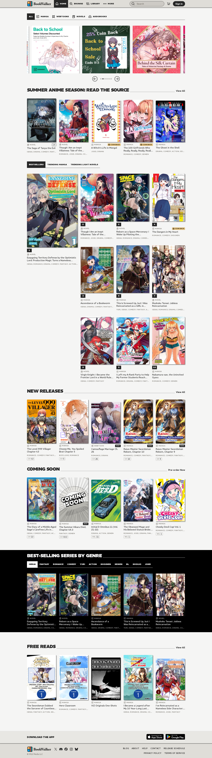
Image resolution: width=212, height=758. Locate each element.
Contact (156, 748)
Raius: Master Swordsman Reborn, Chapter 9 (169, 450)
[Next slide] (117, 78)
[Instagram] (71, 749)
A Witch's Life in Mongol (104, 147)
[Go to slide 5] (109, 78)
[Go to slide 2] (103, 78)
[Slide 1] (55, 49)
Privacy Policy (152, 753)
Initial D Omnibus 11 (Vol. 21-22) (104, 528)
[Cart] (168, 4)
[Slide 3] (156, 49)
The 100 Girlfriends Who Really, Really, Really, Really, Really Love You (138, 149)
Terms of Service (174, 753)
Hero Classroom (67, 705)
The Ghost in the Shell (167, 147)
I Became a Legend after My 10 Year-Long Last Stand (137, 707)
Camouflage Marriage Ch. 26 (104, 450)
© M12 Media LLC (35, 754)
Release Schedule (174, 748)
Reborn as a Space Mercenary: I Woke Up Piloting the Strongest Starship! (132, 233)
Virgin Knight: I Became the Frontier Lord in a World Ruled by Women (97, 376)
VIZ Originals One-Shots (104, 705)
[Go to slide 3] (105, 78)
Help (145, 748)
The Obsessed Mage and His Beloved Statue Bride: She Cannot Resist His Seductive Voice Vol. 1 (137, 528)
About (135, 748)
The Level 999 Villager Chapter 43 (39, 450)
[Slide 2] (106, 49)
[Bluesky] (76, 749)
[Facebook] (66, 749)
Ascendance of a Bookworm (95, 303)
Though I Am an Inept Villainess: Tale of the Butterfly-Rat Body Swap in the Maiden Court (72, 149)
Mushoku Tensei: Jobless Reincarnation (165, 304)
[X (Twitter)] (55, 749)
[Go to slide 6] (111, 78)
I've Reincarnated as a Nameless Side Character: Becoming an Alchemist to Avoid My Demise (169, 707)
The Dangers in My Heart (165, 231)
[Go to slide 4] (107, 78)
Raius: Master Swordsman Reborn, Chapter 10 (137, 450)
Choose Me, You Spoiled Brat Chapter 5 (71, 450)
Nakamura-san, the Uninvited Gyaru (168, 376)
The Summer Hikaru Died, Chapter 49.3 (72, 528)
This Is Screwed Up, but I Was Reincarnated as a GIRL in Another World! (131, 304)
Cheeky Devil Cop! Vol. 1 (168, 527)
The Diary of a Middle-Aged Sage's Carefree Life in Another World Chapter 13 (41, 528)
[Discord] (61, 749)
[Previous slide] (94, 78)
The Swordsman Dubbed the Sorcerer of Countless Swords (40, 707)
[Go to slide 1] (101, 78)
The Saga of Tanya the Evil (41, 148)
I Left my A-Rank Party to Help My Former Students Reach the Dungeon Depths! (132, 376)
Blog (126, 748)
